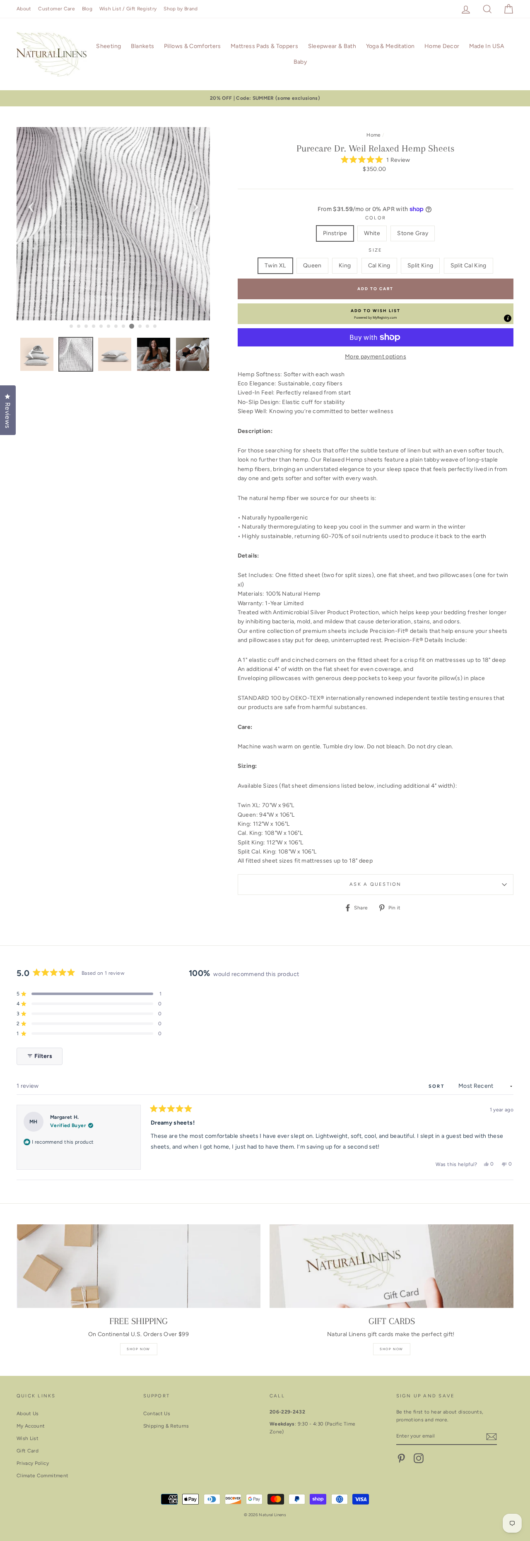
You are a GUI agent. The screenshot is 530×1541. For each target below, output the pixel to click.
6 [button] (109, 327)
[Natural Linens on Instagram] (419, 1458)
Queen (312, 265)
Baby (300, 61)
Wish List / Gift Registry (128, 9)
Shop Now (138, 1349)
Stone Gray (412, 233)
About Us (28, 1413)
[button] (375, 160)
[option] (265, 98)
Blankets (142, 46)
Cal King (379, 265)
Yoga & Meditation (390, 46)
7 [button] (116, 327)
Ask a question (375, 884)
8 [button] (124, 327)
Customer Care (56, 9)
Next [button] (195, 204)
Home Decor (442, 46)
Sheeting (108, 46)
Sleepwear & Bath (332, 46)
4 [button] (94, 327)
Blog (87, 9)
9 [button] (131, 326)
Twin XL (275, 265)
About (24, 9)
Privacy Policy (33, 1463)
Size (375, 250)
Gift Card (28, 1451)
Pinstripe (335, 233)
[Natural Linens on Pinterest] (401, 1458)
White (372, 233)
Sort (438, 1086)
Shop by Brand (181, 9)
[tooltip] (507, 318)
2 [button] (79, 327)
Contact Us (157, 1413)
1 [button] (72, 327)
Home (373, 135)
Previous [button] (31, 204)
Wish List (28, 1438)
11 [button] (148, 327)
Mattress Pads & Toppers (264, 46)
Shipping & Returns (166, 1426)
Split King (420, 265)
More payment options (375, 356)
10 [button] (140, 327)
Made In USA (486, 46)
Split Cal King (468, 265)
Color (375, 218)
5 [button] (101, 327)
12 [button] (155, 327)
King (345, 265)
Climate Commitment (42, 1475)
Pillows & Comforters (192, 46)
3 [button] (86, 327)
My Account (31, 1426)
